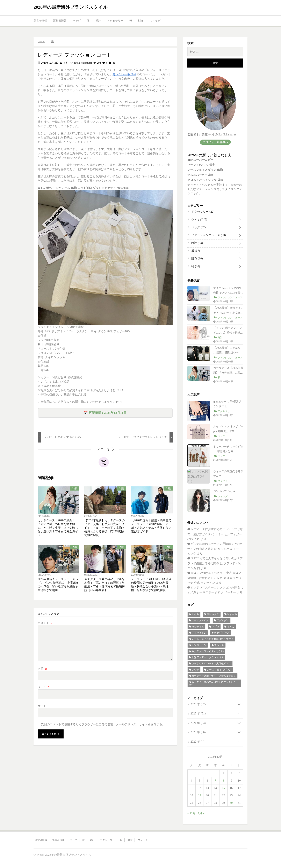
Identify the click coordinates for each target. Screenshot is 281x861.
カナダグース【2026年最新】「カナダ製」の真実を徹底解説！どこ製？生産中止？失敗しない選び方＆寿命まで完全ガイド (58, 528)
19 (199, 795)
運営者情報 (40, 20)
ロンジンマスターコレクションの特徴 (215, 587)
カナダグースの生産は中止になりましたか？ (212, 683)
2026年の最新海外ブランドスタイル (71, 7)
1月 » (201, 813)
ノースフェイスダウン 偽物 (205, 169)
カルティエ (198, 626)
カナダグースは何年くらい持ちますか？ (214, 675)
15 (223, 788)
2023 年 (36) (198, 732)
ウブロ (215, 626)
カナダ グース (222, 632)
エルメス (219, 645)
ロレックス (213, 614)
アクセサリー (115, 20)
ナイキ (195, 614)
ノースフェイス (200, 620)
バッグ (77, 20)
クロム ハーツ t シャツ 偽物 (205, 179)
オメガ (230, 626)
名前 (42, 668)
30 (231, 802)
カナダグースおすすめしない (208, 651)
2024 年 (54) (198, 723)
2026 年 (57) (198, 704)
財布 (141, 20)
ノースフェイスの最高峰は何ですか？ (212, 638)
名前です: (193, 134)
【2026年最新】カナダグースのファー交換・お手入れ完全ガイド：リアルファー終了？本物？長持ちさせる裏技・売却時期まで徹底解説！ (104, 528)
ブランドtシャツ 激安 (201, 164)
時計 (98, 20)
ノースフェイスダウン (219, 669)
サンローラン (199, 645)
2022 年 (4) (197, 741)
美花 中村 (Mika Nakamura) (77, 62)
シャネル (232, 614)
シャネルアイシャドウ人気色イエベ (211, 663)
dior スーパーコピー (200, 159)
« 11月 (191, 813)
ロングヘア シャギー (225, 491)
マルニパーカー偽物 (200, 175)
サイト (42, 705)
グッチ (195, 669)
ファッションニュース (208, 235)
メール (44, 687)
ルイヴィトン (199, 632)
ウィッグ (155, 20)
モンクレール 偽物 (124, 74)
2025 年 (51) (198, 713)
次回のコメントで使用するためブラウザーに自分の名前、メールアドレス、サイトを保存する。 (103, 724)
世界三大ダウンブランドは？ (208, 657)
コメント (45, 623)
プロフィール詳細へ (215, 142)
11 (191, 788)
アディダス (223, 620)
